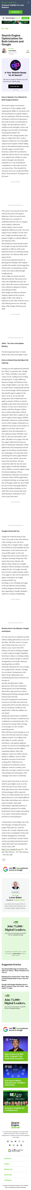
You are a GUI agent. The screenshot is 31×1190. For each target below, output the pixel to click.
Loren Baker (12, 50)
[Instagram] (13, 1145)
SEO (3, 859)
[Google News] (7, 1141)
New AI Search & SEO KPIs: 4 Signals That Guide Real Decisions (14, 1056)
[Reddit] (17, 1145)
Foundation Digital (19, 900)
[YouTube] (15, 1141)
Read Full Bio (15, 892)
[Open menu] (3, 18)
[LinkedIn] (11, 1141)
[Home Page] (12, 18)
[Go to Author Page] (4, 50)
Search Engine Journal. (18, 1185)
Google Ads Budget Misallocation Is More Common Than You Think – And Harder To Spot (15, 986)
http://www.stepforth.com (11, 849)
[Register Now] (15, 1044)
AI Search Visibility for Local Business (14, 1109)
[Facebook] (19, 1141)
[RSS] (21, 1145)
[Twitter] (23, 1141)
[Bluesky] (9, 1145)
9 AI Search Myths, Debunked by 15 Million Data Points (15, 1083)
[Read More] (15, 1071)
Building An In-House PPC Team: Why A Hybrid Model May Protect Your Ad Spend (15, 978)
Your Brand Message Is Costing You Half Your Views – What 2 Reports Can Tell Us (15, 970)
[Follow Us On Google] (15, 869)
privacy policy (17, 953)
